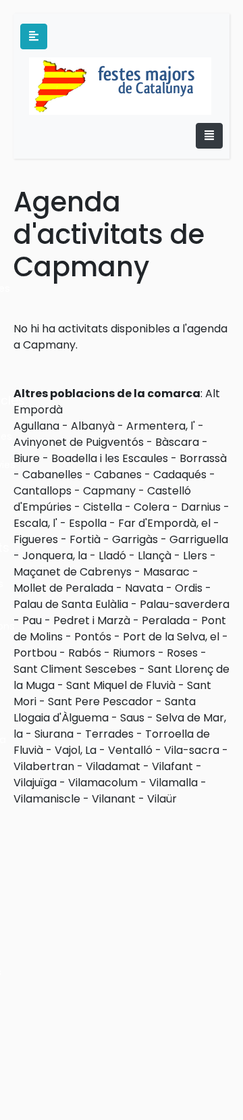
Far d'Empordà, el (164, 523)
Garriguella (198, 539)
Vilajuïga (35, 782)
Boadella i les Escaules (109, 458)
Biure (27, 458)
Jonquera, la (54, 555)
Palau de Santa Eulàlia (71, 604)
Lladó (112, 555)
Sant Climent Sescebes (75, 669)
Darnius (201, 507)
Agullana (36, 426)
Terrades (109, 734)
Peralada (166, 620)
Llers (195, 555)
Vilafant (172, 766)
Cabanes (118, 474)
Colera (151, 507)
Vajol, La (76, 750)
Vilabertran (44, 766)
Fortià (85, 539)
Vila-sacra (191, 750)
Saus (132, 718)
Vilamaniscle (47, 799)
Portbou (35, 653)
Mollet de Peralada (63, 588)
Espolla (88, 523)
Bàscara (177, 442)
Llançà (154, 555)
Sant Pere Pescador (100, 701)
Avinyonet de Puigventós (79, 442)
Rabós (84, 653)
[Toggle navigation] (209, 136)
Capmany (109, 491)
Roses (182, 653)
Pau (32, 620)
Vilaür (162, 799)
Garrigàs (135, 539)
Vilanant (114, 799)
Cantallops (43, 491)
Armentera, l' (160, 426)
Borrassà (203, 458)
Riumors (134, 653)
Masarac (166, 572)
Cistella (102, 507)
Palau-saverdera (185, 604)
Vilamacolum (103, 782)
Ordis (188, 588)
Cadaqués (180, 474)
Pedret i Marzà (91, 620)
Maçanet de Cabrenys (73, 572)
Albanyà (93, 426)
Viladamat (113, 766)
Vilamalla (173, 782)
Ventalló (130, 750)
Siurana (54, 734)
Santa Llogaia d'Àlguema (105, 710)
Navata (144, 588)
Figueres (36, 539)
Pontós (92, 636)
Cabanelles (52, 474)
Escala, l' (35, 523)
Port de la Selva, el (171, 636)
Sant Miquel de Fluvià (121, 685)
